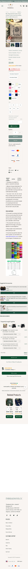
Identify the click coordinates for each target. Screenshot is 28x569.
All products (13, 12)
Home (7, 12)
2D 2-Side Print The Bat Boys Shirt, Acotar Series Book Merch (16, 287)
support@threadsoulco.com (12, 236)
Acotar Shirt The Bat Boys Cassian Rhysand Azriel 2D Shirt (16, 307)
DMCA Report (19, 561)
